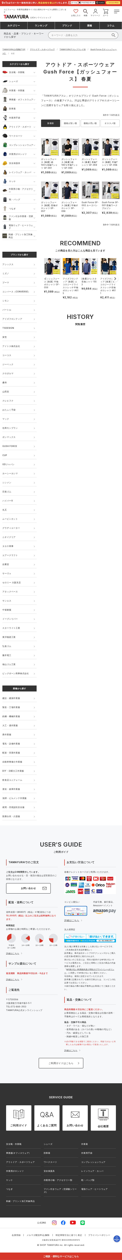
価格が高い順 (90, 123)
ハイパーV (7, 500)
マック (5, 419)
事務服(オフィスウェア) (18, 1153)
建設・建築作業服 (11, 698)
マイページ (95, 15)
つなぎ (12, 208)
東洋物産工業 (9, 637)
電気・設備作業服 (11, 743)
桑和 (4, 382)
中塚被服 (6, 609)
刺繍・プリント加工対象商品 (20, 236)
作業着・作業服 (17, 90)
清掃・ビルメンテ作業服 (14, 798)
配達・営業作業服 (11, 752)
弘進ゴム (6, 646)
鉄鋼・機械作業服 (11, 716)
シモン (5, 300)
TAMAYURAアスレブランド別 (73, 49)
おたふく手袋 (9, 409)
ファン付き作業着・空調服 (21, 217)
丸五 (4, 509)
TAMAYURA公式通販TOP (13, 49)
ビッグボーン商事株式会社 (15, 673)
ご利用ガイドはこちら (61, 1063)
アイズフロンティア (12, 319)
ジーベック (7, 364)
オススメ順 (110, 123)
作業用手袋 (14, 117)
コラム (110, 25)
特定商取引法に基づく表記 (69, 1235)
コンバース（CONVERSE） (16, 291)
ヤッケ (12, 181)
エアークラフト (10, 555)
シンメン (6, 482)
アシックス (7, 264)
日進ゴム (6, 491)
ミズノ (5, 273)
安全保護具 (14, 163)
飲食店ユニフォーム (12, 780)
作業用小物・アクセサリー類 (58, 1180)
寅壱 (4, 337)
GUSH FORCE (9, 446)
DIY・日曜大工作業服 (13, 771)
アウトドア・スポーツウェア (42, 49)
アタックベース (10, 591)
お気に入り (75, 15)
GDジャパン (8, 464)
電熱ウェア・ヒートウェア (21, 226)
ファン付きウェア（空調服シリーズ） (60, 1190)
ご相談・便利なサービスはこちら (61, 1256)
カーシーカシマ (10, 473)
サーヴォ (6, 573)
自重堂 (5, 564)
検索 (86, 15)
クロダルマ (7, 373)
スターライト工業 (11, 628)
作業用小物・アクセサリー (21, 190)
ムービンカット (10, 519)
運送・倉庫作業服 (11, 789)
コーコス (6, 355)
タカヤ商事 (7, 546)
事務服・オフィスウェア (21, 99)
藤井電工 (6, 655)
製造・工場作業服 (11, 707)
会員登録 (16, 1235)
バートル (6, 309)
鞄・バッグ (14, 199)
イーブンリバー (10, 619)
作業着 (84, 1144)
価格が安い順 (70, 123)
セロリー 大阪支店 (11, 582)
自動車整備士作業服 (12, 761)
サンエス (6, 600)
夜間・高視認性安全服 (13, 807)
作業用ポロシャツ (18, 154)
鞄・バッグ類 (87, 1180)
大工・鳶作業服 (10, 725)
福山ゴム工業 (9, 664)
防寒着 (12, 108)
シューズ (13, 81)
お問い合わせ (28, 888)
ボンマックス (9, 437)
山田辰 (5, 391)
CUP (4, 455)
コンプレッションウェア (21, 145)
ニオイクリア (9, 537)
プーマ (5, 282)
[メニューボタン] (116, 11)
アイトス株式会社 (11, 346)
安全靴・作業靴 (17, 72)
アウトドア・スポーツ (20, 126)
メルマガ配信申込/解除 (38, 1235)
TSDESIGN (8, 328)
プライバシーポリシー (99, 1235)
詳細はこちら (12, 953)
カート (106, 15)
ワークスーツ (15, 136)
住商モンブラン (10, 428)
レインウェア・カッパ (20, 172)
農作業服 (6, 734)
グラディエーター (11, 528)
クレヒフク (7, 400)
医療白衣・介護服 (11, 816)
